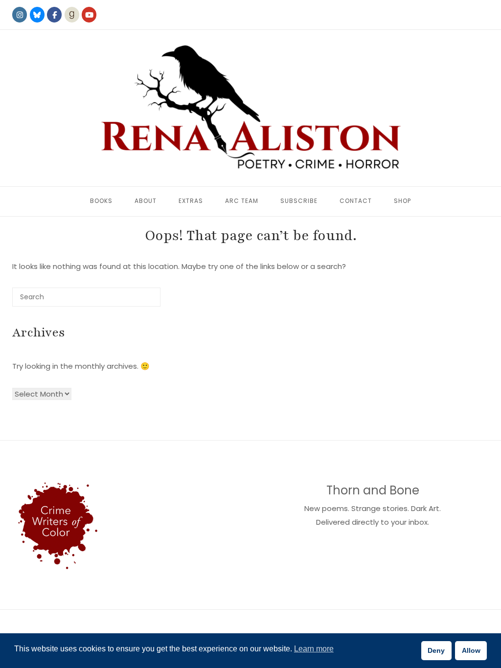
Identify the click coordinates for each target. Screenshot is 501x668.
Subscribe (299, 201)
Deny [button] (436, 650)
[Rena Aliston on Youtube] (89, 14)
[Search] (138, 301)
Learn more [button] (314, 649)
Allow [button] (471, 650)
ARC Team (241, 201)
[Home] (250, 108)
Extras (191, 201)
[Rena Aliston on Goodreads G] (72, 14)
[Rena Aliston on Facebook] (54, 14)
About (146, 201)
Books (101, 201)
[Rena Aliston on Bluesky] (37, 14)
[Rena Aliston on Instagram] (19, 14)
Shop (402, 201)
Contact (356, 201)
